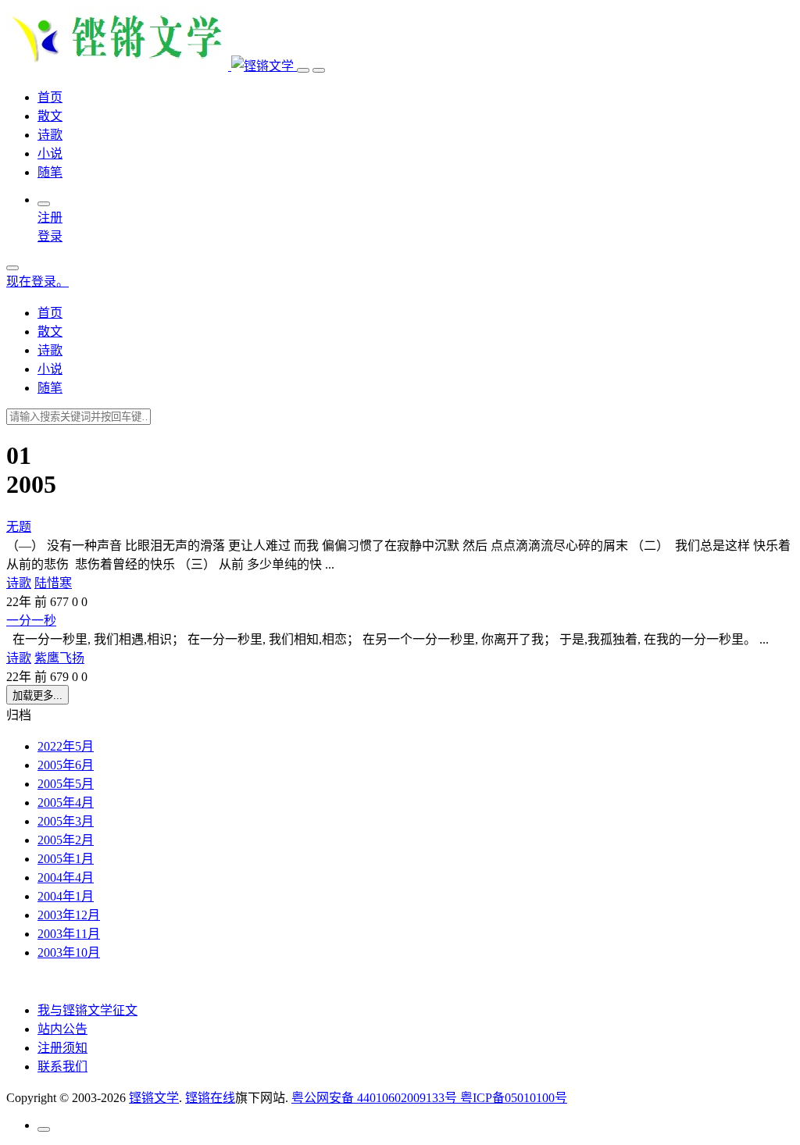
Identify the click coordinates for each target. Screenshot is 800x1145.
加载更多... (37, 695)
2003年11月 (69, 933)
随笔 (50, 172)
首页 (50, 97)
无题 (18, 526)
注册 (50, 217)
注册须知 (63, 1047)
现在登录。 (37, 281)
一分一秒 (31, 620)
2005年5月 (66, 783)
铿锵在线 (210, 1097)
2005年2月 (66, 840)
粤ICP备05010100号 (513, 1097)
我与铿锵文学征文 (88, 1010)
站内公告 (63, 1029)
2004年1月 (66, 896)
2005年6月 (66, 765)
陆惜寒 (53, 583)
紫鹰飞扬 (59, 658)
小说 (50, 153)
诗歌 (50, 134)
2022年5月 (66, 746)
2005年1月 (66, 858)
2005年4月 (66, 802)
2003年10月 (69, 952)
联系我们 (63, 1066)
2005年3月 (66, 821)
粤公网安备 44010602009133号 (375, 1097)
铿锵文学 (154, 1097)
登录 (50, 236)
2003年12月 (69, 915)
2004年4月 (66, 877)
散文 (50, 116)
